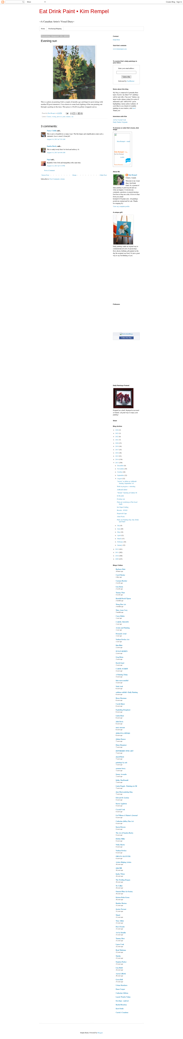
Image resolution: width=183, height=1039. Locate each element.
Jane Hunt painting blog (124, 792)
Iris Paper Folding (122, 507)
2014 (117, 459)
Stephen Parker (121, 962)
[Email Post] (67, 113)
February (120, 542)
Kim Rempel (132, 175)
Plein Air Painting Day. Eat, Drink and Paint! (128, 521)
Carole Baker (120, 704)
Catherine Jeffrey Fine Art (125, 821)
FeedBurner (130, 81)
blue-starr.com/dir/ (122, 680)
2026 (117, 430)
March (119, 538)
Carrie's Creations (122, 1012)
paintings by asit (121, 762)
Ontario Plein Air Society (124, 891)
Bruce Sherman (121, 698)
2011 (117, 552)
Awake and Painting (123, 628)
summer (68, 116)
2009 (117, 559)
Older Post (103, 175)
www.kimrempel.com (120, 49)
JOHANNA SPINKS (123, 733)
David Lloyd (120, 663)
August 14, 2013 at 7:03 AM (56, 139)
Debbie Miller (120, 839)
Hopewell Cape (122, 513)
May (119, 532)
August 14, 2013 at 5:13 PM (56, 166)
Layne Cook (120, 944)
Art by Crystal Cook (119, 120)
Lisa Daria (119, 587)
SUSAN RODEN (122, 651)
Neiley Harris (120, 845)
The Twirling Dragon (123, 880)
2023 (117, 433)
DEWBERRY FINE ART (124, 751)
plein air (59, 116)
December (120, 465)
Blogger (100, 1033)
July (118, 525)
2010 (117, 556)
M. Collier (119, 886)
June (119, 529)
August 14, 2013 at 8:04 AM (56, 152)
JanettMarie (120, 757)
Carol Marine (120, 575)
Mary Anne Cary (122, 610)
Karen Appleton (121, 803)
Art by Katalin (121, 932)
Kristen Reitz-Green (122, 897)
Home (43, 28)
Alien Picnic (121, 516)
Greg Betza (119, 657)
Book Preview (118, 164)
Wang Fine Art (121, 604)
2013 (117, 462)
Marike (118, 956)
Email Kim (116, 40)
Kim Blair (119, 645)
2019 (117, 446)
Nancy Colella (51, 131)
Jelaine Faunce (121, 739)
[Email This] (71, 113)
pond (64, 116)
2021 (117, 440)
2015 (117, 456)
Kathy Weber (120, 874)
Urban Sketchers (121, 985)
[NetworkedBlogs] (126, 334)
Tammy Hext (120, 938)
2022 (117, 436)
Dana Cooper (120, 989)
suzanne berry (121, 768)
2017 (117, 449)
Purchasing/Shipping (55, 28)
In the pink (120, 496)
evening (54, 116)
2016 (117, 453)
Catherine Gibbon (122, 993)
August (119, 478)
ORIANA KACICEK (123, 856)
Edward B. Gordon (122, 798)
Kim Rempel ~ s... (121, 152)
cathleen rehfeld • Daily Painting (127, 692)
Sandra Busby (52, 146)
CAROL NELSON (122, 622)
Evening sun (121, 499)
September (120, 475)
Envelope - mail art (122, 1001)
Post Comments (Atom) (57, 179)
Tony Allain (120, 921)
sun (72, 116)
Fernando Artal (121, 634)
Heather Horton (121, 903)
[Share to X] (76, 113)
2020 (117, 443)
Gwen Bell (119, 979)
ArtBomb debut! (122, 489)
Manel (118, 915)
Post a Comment (49, 170)
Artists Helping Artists (123, 862)
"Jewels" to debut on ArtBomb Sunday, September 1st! (127, 482)
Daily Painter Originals (120, 122)
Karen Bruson (121, 827)
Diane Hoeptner (121, 745)
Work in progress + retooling (126, 486)
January (120, 545)
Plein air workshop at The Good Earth (127, 503)
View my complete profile (121, 206)
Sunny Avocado (121, 774)
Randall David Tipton (123, 598)
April (119, 535)
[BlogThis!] (74, 113)
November (120, 469)
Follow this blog (126, 337)
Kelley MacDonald (122, 780)
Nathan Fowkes (121, 850)
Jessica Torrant (121, 909)
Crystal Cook (120, 809)
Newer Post (45, 175)
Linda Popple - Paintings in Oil (126, 786)
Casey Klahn (120, 616)
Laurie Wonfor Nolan (123, 997)
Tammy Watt (120, 592)
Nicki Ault (119, 686)
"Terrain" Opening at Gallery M (127, 493)
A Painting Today (122, 674)
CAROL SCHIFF (122, 669)
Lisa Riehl (119, 968)
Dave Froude (120, 927)
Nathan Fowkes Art (122, 639)
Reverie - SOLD (122, 510)
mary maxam (120, 727)
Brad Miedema (121, 950)
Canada (49, 116)
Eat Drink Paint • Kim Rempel (74, 11)
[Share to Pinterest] (81, 113)
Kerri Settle (120, 1008)
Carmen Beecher (121, 581)
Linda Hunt (120, 716)
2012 (117, 549)
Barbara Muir (120, 569)
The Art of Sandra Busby (124, 833)
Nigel (48, 159)
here (134, 108)
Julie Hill (119, 868)
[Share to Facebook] (79, 113)
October (120, 472)
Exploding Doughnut (123, 710)
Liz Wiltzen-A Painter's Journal (126, 815)
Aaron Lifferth (121, 974)
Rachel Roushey (121, 1005)
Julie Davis (119, 721)
